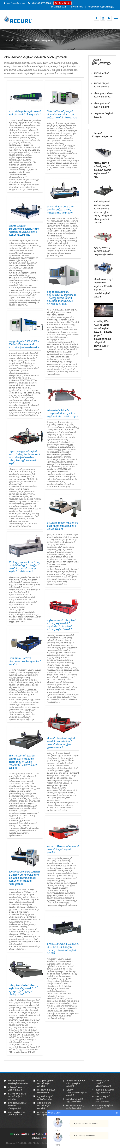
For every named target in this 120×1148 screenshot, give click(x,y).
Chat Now (83, 1141)
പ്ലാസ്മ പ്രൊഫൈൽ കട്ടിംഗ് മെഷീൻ (76, 1092)
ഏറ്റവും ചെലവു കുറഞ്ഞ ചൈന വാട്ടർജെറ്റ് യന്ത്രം (103, 251)
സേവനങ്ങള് (77, 7)
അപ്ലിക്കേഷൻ (58, 7)
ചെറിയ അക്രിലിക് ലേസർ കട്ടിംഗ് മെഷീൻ (17, 1096)
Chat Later (97, 1142)
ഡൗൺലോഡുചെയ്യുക (101, 7)
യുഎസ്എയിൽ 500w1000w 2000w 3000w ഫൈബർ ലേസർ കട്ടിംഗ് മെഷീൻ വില (24, 344)
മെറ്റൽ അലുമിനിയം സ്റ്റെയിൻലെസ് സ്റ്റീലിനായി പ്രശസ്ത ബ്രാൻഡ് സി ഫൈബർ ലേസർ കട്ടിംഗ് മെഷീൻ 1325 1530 (61, 298)
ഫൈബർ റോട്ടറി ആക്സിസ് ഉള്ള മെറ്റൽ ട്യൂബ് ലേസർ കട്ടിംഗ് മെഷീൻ (62, 525)
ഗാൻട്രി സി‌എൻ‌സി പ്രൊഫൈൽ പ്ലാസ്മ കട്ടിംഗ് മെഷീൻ (24, 661)
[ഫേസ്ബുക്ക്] (96, 18)
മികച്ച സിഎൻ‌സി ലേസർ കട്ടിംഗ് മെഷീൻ (45, 1083)
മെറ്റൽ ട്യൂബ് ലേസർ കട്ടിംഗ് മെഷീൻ (44, 1105)
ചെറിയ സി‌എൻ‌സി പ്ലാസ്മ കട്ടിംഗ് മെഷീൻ (75, 1083)
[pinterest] (109, 18)
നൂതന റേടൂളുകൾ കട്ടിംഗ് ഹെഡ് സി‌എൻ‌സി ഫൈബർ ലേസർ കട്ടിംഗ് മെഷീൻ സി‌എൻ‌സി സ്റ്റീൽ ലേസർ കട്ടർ (24, 457)
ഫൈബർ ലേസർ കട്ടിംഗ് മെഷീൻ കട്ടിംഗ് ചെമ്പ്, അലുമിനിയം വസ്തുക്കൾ (60, 209)
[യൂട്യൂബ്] (103, 18)
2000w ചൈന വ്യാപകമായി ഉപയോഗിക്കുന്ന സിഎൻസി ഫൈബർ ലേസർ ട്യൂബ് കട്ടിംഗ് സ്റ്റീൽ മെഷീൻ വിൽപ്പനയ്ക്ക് (24, 877)
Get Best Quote (62, 3)
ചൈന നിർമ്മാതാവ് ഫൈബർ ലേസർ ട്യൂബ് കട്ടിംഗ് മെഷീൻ (63, 849)
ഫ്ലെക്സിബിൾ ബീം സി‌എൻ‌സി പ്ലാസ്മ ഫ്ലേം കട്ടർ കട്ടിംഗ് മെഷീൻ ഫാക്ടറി (62, 413)
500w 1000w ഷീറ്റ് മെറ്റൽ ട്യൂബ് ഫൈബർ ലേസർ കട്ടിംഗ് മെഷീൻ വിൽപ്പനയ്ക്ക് (62, 114)
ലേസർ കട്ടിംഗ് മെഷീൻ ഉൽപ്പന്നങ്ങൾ (102, 1099)
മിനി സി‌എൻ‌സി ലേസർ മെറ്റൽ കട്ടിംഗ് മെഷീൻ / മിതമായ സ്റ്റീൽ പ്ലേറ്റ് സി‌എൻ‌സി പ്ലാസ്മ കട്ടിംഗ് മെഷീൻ (23, 761)
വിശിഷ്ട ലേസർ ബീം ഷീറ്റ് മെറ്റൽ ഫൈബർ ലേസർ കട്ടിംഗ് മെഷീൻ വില (103, 170)
